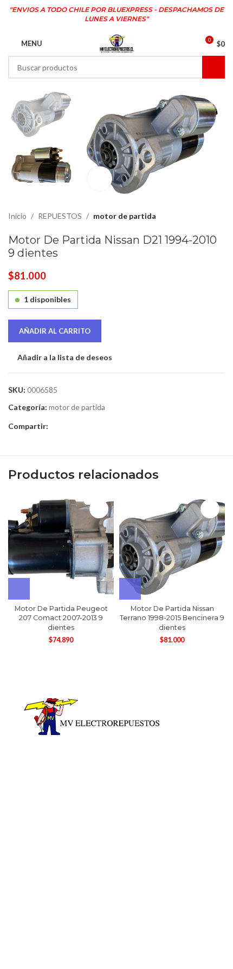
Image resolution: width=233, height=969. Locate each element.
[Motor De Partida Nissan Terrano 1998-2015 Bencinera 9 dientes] (172, 547)
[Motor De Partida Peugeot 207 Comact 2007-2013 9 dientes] (61, 547)
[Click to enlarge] (100, 178)
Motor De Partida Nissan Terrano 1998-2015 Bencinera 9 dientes (172, 618)
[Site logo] (117, 42)
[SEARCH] (213, 67)
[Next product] (218, 216)
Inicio (17, 215)
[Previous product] (192, 216)
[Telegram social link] (67, 426)
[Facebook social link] (54, 426)
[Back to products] (205, 216)
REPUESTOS (60, 215)
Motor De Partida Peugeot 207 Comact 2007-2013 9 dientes (61, 618)
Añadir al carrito (54, 331)
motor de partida (124, 215)
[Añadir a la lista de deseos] (98, 508)
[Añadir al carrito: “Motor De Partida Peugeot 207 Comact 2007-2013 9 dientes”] (19, 589)
